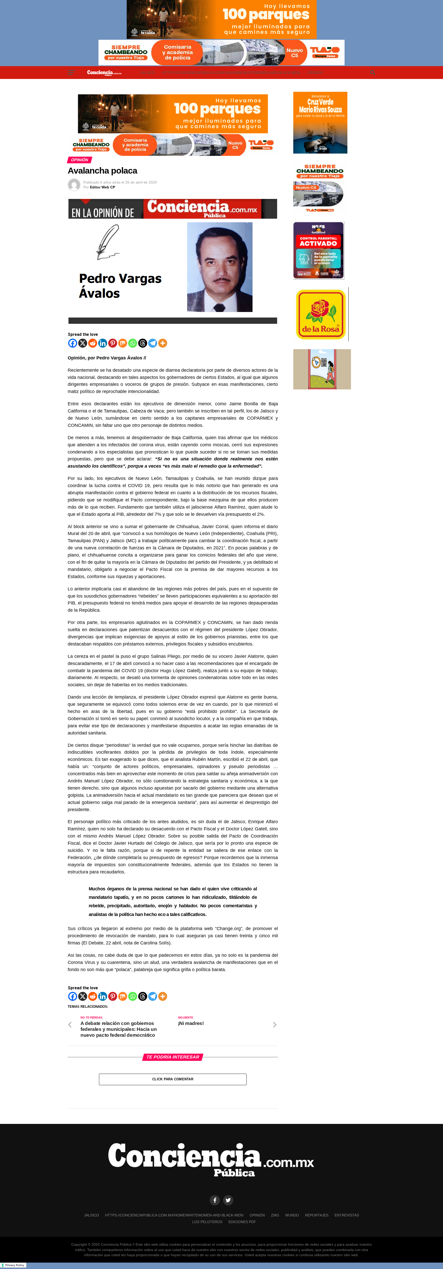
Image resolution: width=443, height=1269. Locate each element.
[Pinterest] (112, 343)
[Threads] (142, 343)
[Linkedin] (102, 343)
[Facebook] (72, 343)
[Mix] (122, 343)
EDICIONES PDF (242, 1222)
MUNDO (292, 1215)
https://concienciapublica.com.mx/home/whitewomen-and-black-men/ (231, 72)
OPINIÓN (315, 72)
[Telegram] (152, 343)
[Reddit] (92, 343)
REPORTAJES (316, 1215)
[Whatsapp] (132, 343)
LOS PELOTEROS (207, 1222)
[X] (82, 343)
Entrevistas (347, 1215)
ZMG (275, 1215)
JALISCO (147, 72)
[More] (162, 343)
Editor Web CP (102, 187)
